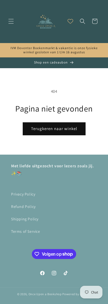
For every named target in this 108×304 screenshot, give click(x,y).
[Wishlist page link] (70, 21)
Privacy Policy (23, 194)
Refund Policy (23, 206)
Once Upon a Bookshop (45, 294)
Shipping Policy (24, 218)
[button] (11, 21)
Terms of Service (25, 231)
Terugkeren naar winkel (54, 128)
